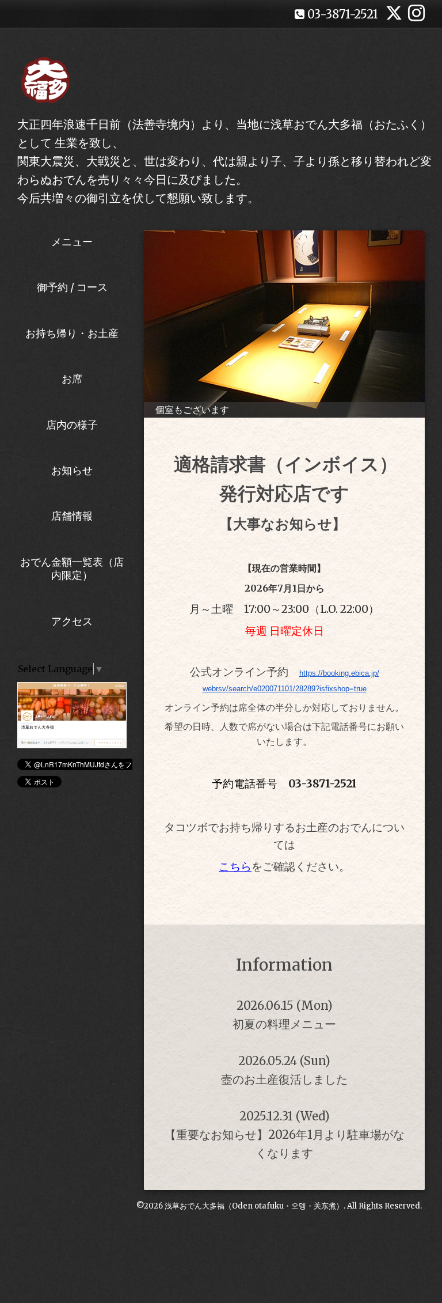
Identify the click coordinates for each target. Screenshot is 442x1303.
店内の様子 (72, 424)
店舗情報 (72, 515)
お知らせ (72, 470)
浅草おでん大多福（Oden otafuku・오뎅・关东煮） (254, 1206)
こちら (235, 866)
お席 (72, 378)
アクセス (72, 621)
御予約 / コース (72, 287)
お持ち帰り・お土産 (72, 333)
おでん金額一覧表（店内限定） (72, 568)
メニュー (72, 241)
